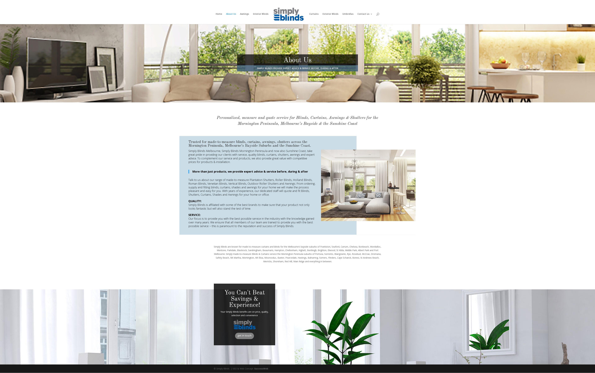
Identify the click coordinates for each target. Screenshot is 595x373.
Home (219, 14)
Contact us (363, 14)
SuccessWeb (261, 368)
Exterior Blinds (330, 14)
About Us (231, 14)
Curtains (314, 14)
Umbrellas (347, 14)
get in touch (244, 335)
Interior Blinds (260, 14)
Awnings (244, 14)
